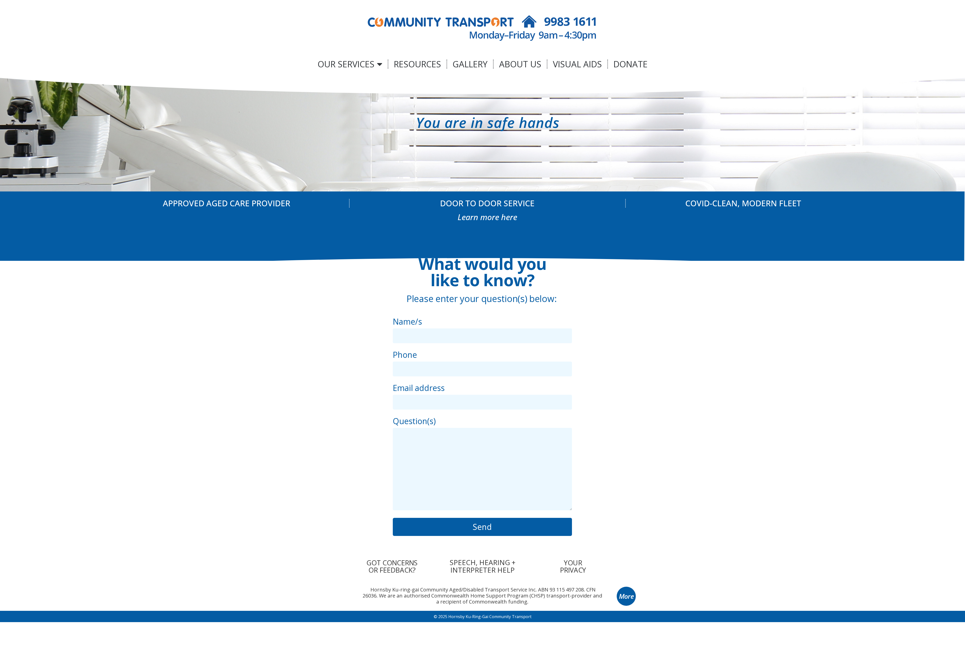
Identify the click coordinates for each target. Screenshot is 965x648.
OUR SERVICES (346, 64)
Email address (419, 388)
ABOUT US (520, 64)
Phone (405, 355)
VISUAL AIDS (577, 64)
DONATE (630, 64)
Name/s (407, 322)
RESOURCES (417, 64)
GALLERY (470, 64)
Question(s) (414, 421)
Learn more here (487, 217)
